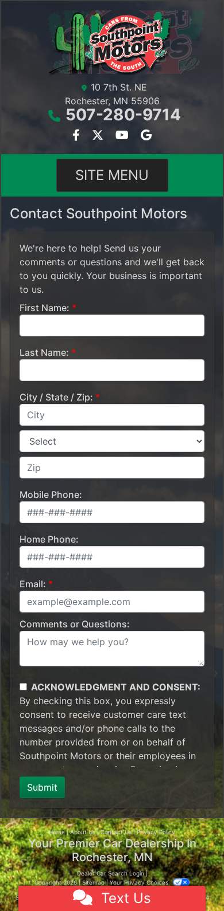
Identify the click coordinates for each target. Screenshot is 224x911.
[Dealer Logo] (112, 43)
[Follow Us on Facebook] (77, 136)
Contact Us (116, 831)
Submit (42, 787)
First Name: (44, 307)
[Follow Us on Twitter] (99, 136)
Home (57, 831)
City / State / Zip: (56, 397)
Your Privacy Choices (140, 882)
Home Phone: (49, 539)
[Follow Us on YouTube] (123, 136)
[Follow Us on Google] (146, 136)
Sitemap (93, 882)
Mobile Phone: (51, 494)
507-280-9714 (123, 114)
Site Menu (112, 175)
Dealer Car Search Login (110, 873)
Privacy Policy (156, 831)
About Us (82, 831)
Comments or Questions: (75, 624)
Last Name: (44, 352)
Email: (33, 584)
